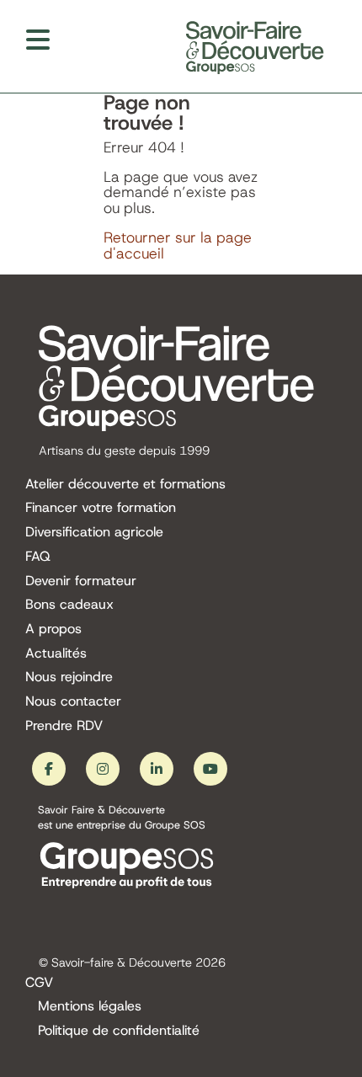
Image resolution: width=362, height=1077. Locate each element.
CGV (39, 983)
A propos (53, 629)
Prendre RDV (64, 726)
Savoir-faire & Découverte (121, 962)
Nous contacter (73, 702)
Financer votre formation (100, 508)
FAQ (38, 557)
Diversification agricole (94, 533)
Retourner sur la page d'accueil (178, 245)
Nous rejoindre (69, 677)
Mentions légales (89, 1007)
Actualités (56, 654)
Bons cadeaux (69, 605)
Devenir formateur (80, 581)
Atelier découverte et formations (125, 485)
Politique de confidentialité (119, 1031)
